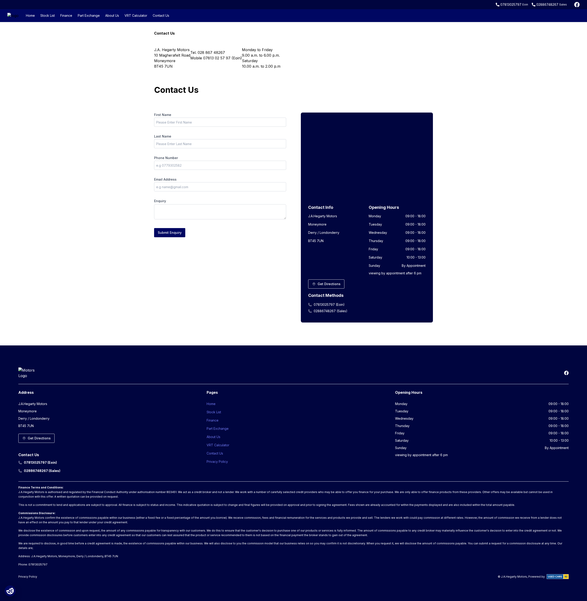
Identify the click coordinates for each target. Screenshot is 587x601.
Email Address (165, 179)
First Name (162, 115)
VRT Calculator (136, 15)
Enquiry (160, 201)
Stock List (47, 15)
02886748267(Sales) (330, 311)
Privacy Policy (217, 461)
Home (30, 15)
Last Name (162, 136)
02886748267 (547, 4)
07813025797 (510, 4)
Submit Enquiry (170, 232)
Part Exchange (89, 15)
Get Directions (329, 284)
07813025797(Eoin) (329, 304)
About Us (112, 15)
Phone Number (166, 158)
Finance (66, 15)
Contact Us (161, 15)
